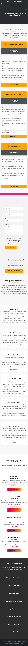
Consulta (7, 224)
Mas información (14, 84)
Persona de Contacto (10, 206)
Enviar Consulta (11, 247)
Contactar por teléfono (14, 270)
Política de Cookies (17, 240)
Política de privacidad (18, 643)
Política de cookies (9, 643)
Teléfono (7, 212)
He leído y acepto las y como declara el (14, 241)
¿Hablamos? (14, 632)
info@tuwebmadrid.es (18, 1)
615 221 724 (9, 1)
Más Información (14, 489)
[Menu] (26, 9)
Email (6, 218)
